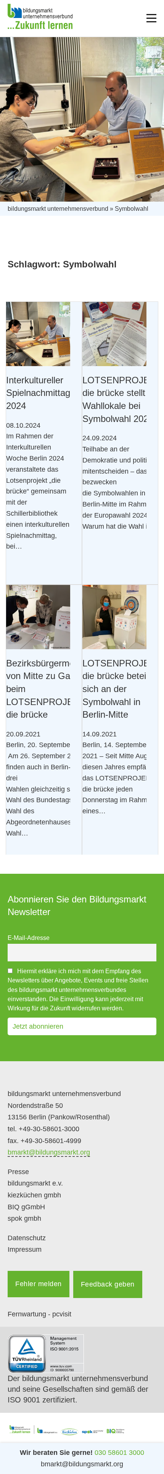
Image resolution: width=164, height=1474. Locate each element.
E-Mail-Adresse (29, 937)
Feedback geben (108, 1284)
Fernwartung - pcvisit (39, 1314)
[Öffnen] (151, 18)
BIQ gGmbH (26, 1207)
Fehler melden (38, 1284)
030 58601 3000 (119, 1452)
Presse (18, 1172)
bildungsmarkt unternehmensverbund (58, 208)
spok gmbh (24, 1218)
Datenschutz (27, 1238)
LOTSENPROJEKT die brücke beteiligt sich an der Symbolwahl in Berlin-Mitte (121, 689)
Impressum (25, 1249)
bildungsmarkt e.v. (35, 1183)
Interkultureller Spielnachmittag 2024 (38, 393)
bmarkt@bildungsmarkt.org (49, 1152)
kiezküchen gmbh (34, 1195)
